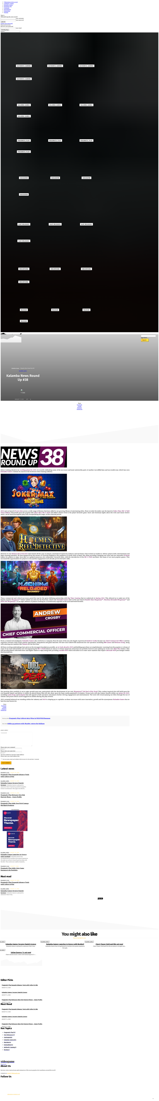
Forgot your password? (7, 23)
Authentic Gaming (9, 3)
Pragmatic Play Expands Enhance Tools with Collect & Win (20, 985)
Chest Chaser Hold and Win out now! (109, 944)
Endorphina (7, 11)
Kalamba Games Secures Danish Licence (21, 944)
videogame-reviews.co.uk (13, 1094)
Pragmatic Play (8, 6)
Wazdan (6, 12)
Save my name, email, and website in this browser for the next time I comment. (21, 759)
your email (19, 28)
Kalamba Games (8, 5)
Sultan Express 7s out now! (21, 952)
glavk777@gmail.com (13, 1073)
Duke (23, 392)
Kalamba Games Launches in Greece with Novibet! (65, 944)
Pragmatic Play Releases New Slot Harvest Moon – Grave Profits (22, 1000)
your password (20, 20)
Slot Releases (7, 9)
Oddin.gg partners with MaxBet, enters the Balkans (26, 723)
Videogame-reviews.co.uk (11, 2)
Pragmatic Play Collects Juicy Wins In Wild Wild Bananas (29, 718)
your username (20, 18)
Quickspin (6, 8)
